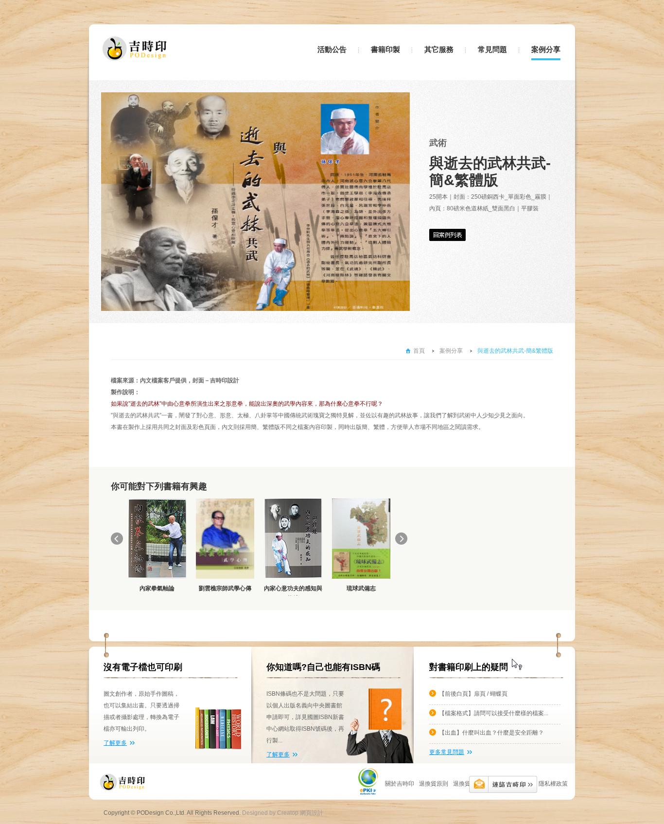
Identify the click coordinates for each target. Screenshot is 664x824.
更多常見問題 (446, 752)
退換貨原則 (467, 783)
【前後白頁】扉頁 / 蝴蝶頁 (473, 693)
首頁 (419, 350)
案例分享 (545, 49)
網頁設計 (311, 812)
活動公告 (332, 49)
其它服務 (439, 49)
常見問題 (492, 49)
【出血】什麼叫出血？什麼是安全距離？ (491, 732)
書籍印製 (385, 49)
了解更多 (115, 742)
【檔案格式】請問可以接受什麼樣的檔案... (493, 713)
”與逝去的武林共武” (136, 415)
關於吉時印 (399, 783)
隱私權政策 (553, 783)
